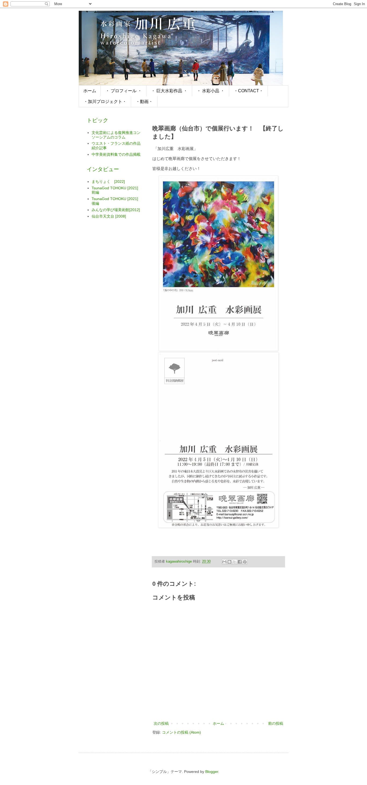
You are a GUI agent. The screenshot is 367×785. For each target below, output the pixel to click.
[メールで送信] (224, 561)
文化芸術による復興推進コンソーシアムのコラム (116, 134)
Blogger (211, 771)
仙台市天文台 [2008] (109, 216)
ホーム (89, 90)
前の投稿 (275, 723)
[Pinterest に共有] (244, 561)
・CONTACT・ (248, 90)
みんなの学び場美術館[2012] (116, 210)
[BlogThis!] (229, 561)
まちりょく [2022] (108, 181)
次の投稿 (161, 723)
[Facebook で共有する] (239, 561)
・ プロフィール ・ (123, 90)
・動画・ (144, 101)
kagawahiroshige (179, 561)
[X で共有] (234, 561)
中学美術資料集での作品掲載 (116, 154)
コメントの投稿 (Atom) (181, 732)
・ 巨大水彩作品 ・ (169, 90)
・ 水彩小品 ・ (211, 90)
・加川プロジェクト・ (105, 101)
